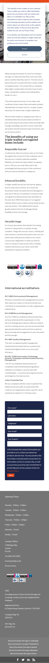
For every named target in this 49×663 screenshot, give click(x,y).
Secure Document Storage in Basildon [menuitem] (23, 650)
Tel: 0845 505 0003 (12, 556)
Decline (24, 55)
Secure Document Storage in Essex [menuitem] (23, 653)
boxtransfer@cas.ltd (13, 561)
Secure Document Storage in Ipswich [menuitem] (23, 647)
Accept (24, 49)
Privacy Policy (12, 471)
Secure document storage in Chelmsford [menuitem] (23, 644)
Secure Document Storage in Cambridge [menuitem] (23, 641)
